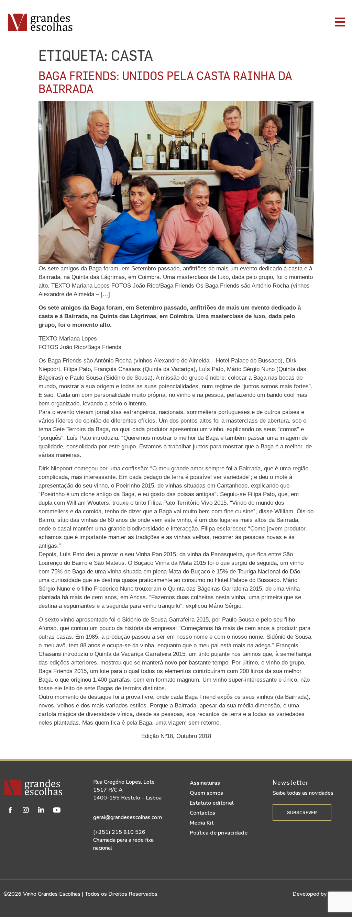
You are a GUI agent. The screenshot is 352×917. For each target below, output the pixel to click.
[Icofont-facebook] (10, 810)
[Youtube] (57, 810)
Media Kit (201, 823)
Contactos (202, 813)
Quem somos (206, 793)
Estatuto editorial (212, 803)
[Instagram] (26, 810)
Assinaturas (205, 783)
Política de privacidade (219, 833)
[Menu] (248, 22)
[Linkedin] (41, 810)
